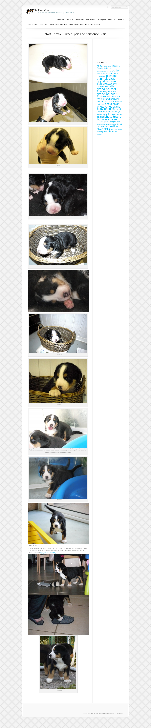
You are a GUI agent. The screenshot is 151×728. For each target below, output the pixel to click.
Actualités (60, 20)
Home (30, 24)
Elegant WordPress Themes (99, 713)
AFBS (99, 66)
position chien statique (107, 128)
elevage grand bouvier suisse (106, 81)
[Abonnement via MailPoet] (109, 51)
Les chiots (90, 20)
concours (113, 73)
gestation (111, 91)
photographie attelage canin (108, 122)
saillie (99, 132)
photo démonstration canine (109, 110)
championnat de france (105, 71)
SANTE (69, 20)
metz (108, 97)
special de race (108, 132)
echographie (101, 76)
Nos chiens (79, 20)
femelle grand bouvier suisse (106, 89)
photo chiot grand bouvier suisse (108, 108)
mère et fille (109, 101)
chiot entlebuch (102, 73)
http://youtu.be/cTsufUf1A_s (48, 553)
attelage (115, 66)
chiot (116, 70)
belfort (120, 66)
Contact (120, 20)
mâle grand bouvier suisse (108, 100)
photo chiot (112, 104)
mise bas (115, 96)
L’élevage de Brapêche (106, 20)
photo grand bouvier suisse (109, 118)
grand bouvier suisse (107, 95)
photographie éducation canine (106, 124)
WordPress (120, 713)
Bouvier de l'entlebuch (106, 68)
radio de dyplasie (117, 129)
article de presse (106, 66)
